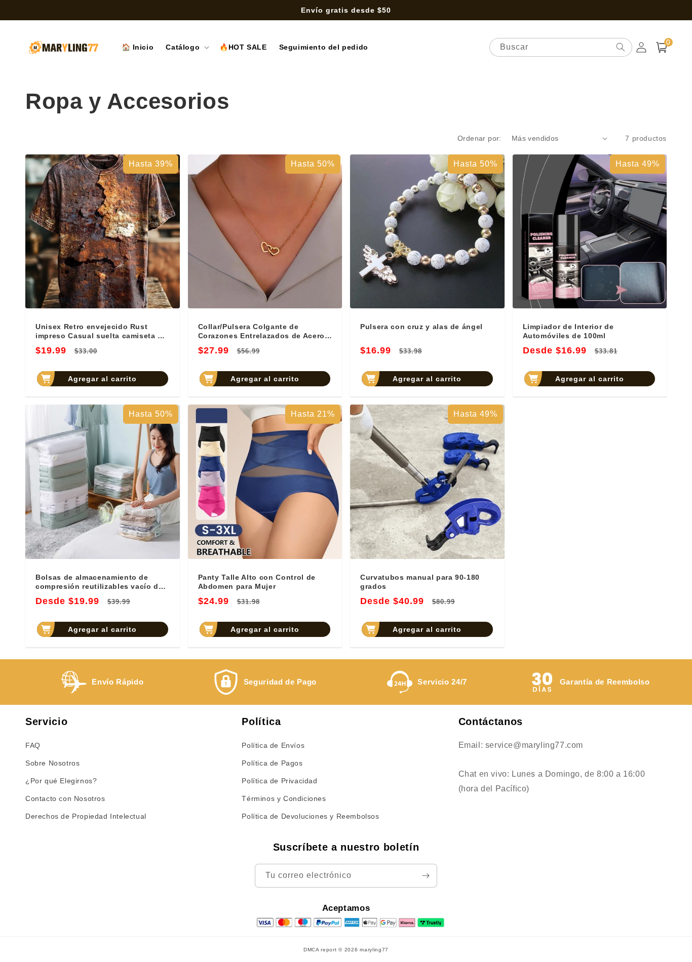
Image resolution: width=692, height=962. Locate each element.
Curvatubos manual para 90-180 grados (420, 581)
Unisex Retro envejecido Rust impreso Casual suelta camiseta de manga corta (101, 331)
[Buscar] (620, 47)
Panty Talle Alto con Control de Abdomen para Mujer (257, 581)
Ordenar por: (479, 138)
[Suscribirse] (425, 876)
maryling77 (374, 949)
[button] (186, 47)
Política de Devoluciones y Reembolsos (310, 816)
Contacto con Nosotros (65, 798)
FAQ (33, 745)
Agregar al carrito (102, 379)
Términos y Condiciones (284, 798)
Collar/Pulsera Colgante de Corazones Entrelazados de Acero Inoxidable (261, 331)
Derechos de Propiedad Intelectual (85, 816)
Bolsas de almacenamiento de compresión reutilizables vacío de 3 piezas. (99, 582)
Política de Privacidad (279, 781)
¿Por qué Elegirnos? (61, 781)
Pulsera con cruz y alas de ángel (421, 327)
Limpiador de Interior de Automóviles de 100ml (568, 331)
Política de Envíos (273, 745)
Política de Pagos (272, 763)
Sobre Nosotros (52, 763)
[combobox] (561, 47)
